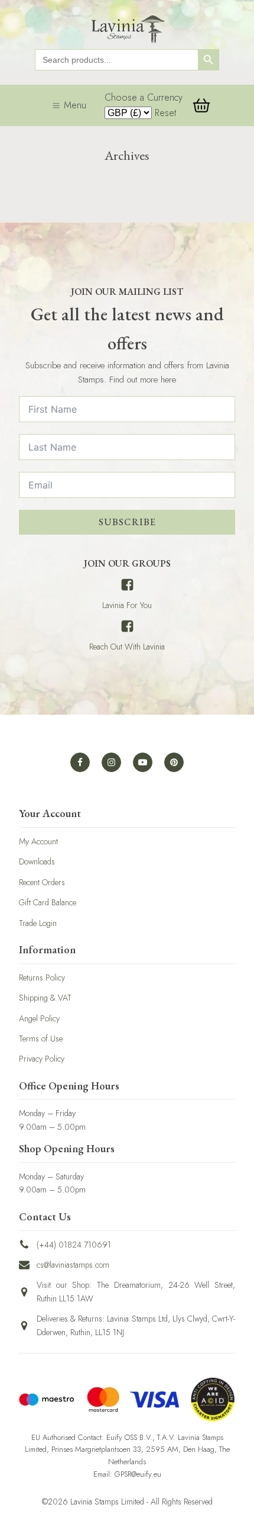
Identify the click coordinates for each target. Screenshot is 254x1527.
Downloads (37, 861)
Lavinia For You (127, 605)
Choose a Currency (144, 97)
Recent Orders (42, 882)
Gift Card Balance (47, 902)
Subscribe (127, 522)
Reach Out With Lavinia (127, 646)
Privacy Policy (41, 1059)
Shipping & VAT (45, 998)
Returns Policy (42, 977)
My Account (38, 841)
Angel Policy (39, 1018)
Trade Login (38, 923)
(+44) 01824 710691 (74, 1244)
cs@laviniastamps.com (73, 1265)
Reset (165, 113)
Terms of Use (41, 1038)
